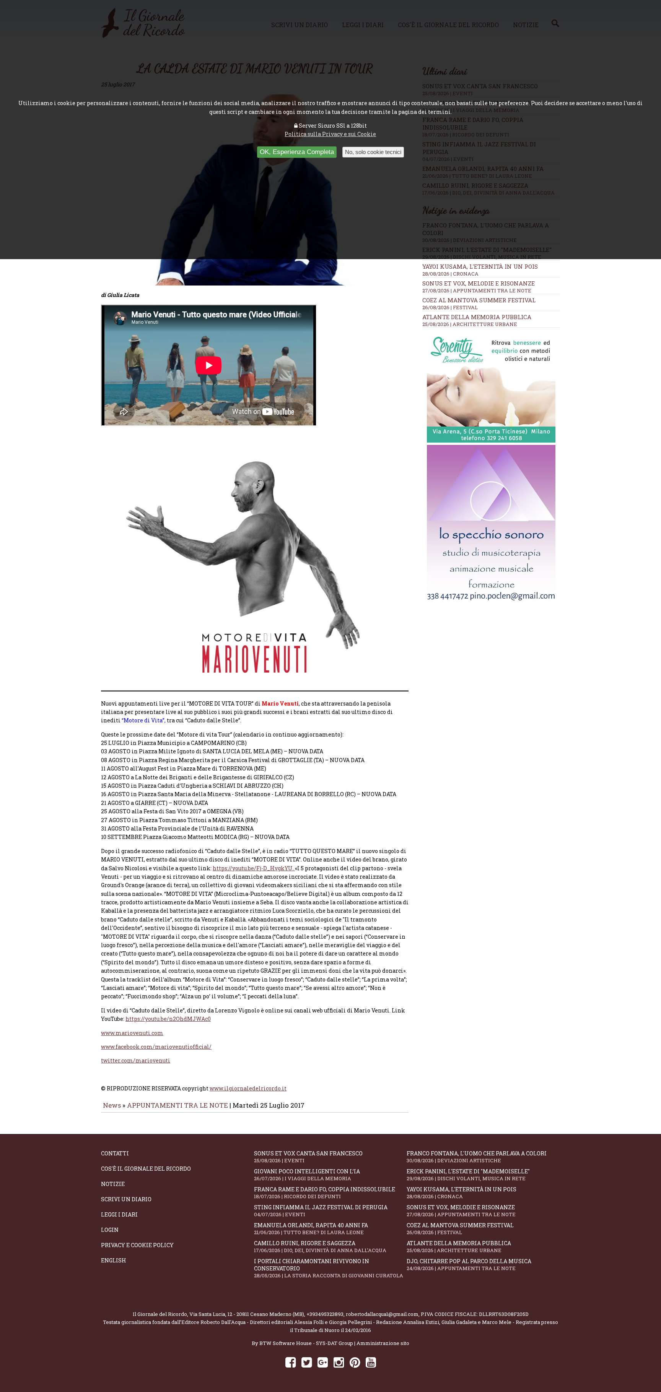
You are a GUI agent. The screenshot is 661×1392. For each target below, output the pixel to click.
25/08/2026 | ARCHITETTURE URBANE (469, 324)
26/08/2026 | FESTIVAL (450, 307)
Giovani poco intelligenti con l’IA (307, 1175)
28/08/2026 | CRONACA (450, 273)
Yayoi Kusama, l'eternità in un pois (480, 266)
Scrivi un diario (126, 1199)
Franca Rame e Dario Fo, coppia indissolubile (324, 1193)
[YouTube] (371, 1362)
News (112, 1105)
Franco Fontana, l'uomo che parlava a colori (477, 1157)
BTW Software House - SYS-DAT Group (306, 1343)
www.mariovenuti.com (132, 1033)
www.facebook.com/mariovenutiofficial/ (156, 1046)
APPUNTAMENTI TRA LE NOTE (177, 1105)
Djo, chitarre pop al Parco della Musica (469, 1264)
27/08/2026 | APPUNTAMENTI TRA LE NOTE (476, 290)
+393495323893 (325, 1314)
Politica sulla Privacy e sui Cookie (330, 134)
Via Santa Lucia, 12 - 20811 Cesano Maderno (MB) (246, 1314)
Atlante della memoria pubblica (476, 317)
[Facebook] (290, 1362)
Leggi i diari (119, 1214)
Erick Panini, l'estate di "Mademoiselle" (468, 1175)
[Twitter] (306, 1362)
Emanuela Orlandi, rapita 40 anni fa (311, 1229)
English (113, 1260)
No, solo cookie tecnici (373, 152)
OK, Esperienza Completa (297, 152)
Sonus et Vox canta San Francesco (308, 1157)
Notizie (113, 1184)
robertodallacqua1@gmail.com (382, 1314)
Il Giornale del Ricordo (160, 1314)
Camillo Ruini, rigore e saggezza (320, 1246)
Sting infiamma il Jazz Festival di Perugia (320, 1211)
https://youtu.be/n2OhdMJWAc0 (168, 1018)
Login (110, 1229)
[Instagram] (339, 1362)
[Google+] (322, 1362)
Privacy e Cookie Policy (137, 1245)
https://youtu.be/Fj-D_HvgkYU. (254, 868)
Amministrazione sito (383, 1343)
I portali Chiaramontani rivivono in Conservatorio (328, 1268)
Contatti (115, 1153)
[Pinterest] (355, 1362)
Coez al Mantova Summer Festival (479, 300)
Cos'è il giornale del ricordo (146, 1168)
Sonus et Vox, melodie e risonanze (478, 283)
